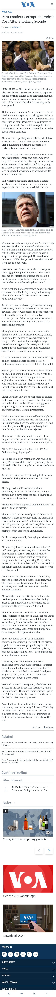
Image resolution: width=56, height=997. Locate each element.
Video (7, 803)
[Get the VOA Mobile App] (28, 879)
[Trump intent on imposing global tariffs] (28, 823)
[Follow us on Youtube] (16, 954)
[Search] (47, 993)
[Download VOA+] (28, 918)
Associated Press (12, 27)
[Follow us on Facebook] (4, 954)
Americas (7, 12)
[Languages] (34, 993)
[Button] (50, 37)
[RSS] (29, 954)
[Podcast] (35, 954)
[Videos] (22, 993)
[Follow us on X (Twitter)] (10, 954)
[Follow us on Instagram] (23, 954)
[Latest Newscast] (9, 993)
